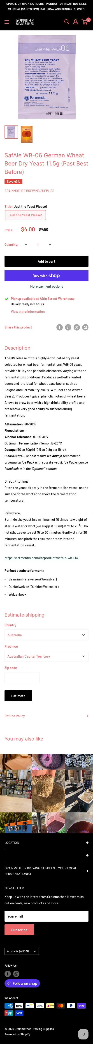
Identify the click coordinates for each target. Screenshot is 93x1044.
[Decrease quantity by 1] (26, 244)
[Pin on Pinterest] (68, 327)
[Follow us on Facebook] (8, 974)
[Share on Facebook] (59, 327)
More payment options (46, 286)
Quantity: (11, 244)
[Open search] (66, 21)
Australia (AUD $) (18, 951)
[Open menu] (7, 22)
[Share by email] (85, 327)
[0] (85, 22)
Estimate (18, 696)
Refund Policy (15, 716)
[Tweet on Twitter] (77, 327)
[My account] (75, 21)
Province (11, 646)
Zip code (11, 668)
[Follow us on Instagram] (16, 974)
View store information (28, 311)
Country (10, 625)
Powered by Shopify (17, 1034)
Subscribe (19, 930)
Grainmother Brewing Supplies (29, 191)
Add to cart (46, 261)
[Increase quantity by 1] (50, 244)
